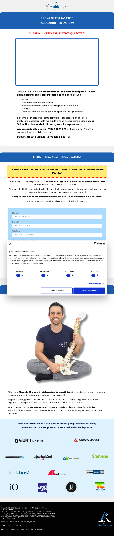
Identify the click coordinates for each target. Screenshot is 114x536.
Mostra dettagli (95, 284)
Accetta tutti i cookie (89, 291)
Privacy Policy (6, 525)
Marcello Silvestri (35, 529)
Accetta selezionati (56, 291)
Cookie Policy (18, 525)
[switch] (44, 275)
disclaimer (12, 518)
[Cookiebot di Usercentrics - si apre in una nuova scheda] (95, 243)
